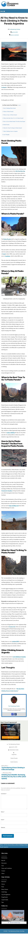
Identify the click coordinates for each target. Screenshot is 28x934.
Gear (2, 865)
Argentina (14, 754)
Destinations (4, 858)
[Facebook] (15, 714)
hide (19, 105)
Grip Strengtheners (5, 894)
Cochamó (3, 87)
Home (1, 845)
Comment (4, 793)
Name (3, 811)
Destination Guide (14, 749)
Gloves (3, 884)
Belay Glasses (4, 889)
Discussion (4, 863)
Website (3, 827)
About (2, 873)
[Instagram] (12, 714)
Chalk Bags (4, 892)
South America (14, 762)
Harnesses (3, 881)
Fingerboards (4, 897)
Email (2, 819)
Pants (2, 887)
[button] (1, 11)
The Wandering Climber (14, 29)
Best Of (3, 860)
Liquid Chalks (4, 899)
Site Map (22, 931)
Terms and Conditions (6, 868)
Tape (2, 902)
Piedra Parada (14, 758)
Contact (3, 871)
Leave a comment (14, 35)
